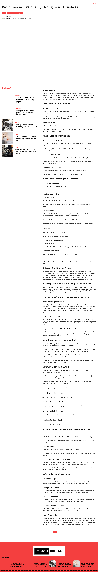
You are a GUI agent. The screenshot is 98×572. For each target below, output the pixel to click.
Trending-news (19, 13)
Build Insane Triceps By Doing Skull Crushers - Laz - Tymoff (71, 532)
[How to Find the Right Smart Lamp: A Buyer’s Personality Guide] (7, 138)
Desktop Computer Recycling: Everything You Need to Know (64, 564)
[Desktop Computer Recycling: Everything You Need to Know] (7, 125)
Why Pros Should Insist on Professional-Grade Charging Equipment (25, 100)
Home (16, 134)
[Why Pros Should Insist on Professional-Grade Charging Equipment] (7, 99)
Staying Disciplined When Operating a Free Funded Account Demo (24, 113)
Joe (3, 16)
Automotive (17, 95)
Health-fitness (11, 13)
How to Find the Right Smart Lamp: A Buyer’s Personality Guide (25, 139)
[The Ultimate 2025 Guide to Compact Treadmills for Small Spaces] (7, 151)
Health (4, 13)
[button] (94, 3)
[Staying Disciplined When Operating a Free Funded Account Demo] (7, 112)
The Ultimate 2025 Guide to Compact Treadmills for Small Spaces (26, 152)
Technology (18, 108)
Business (17, 122)
